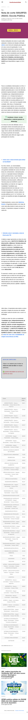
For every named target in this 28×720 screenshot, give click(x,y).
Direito (3, 204)
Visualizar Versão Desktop (19, 710)
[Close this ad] (27, 712)
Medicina (21, 202)
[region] (11, 74)
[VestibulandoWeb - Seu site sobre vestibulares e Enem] (15, 2)
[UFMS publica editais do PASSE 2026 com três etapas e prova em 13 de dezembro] (14, 688)
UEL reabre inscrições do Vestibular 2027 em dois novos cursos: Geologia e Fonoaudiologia (13, 674)
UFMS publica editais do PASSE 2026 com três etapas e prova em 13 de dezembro (13, 701)
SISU (3, 45)
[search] (26, 2)
